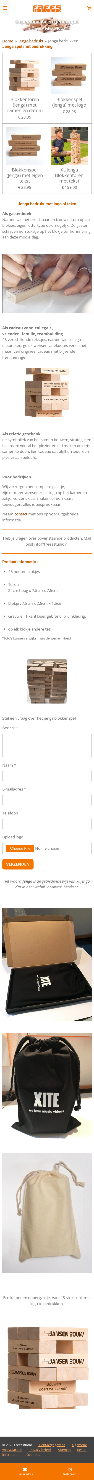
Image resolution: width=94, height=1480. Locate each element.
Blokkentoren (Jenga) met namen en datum (25, 105)
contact (21, 514)
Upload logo (12, 837)
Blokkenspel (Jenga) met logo (69, 102)
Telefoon (10, 813)
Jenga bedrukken (63, 41)
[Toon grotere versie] (47, 391)
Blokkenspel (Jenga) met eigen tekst (25, 175)
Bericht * (10, 727)
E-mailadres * (14, 789)
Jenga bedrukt (30, 41)
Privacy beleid (40, 1450)
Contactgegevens (51, 1445)
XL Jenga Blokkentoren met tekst (69, 175)
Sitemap (64, 1450)
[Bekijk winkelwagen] (89, 8)
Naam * (9, 765)
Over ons (33, 1454)
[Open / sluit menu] (5, 8)
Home (7, 41)
